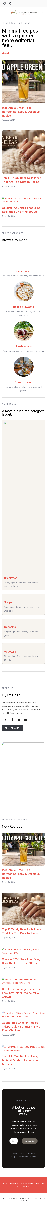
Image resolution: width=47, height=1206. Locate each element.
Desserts (10, 627)
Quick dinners (24, 271)
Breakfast (10, 578)
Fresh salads (23, 346)
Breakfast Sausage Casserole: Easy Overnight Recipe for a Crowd (22, 992)
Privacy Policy (23, 1187)
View (4, 53)
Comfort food (23, 382)
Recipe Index (27, 1183)
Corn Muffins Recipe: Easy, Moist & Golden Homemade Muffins (20, 1060)
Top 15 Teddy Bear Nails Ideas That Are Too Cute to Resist (21, 179)
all (8, 53)
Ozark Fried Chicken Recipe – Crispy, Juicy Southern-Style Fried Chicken (21, 1026)
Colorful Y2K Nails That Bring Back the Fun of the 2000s (21, 209)
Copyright (6, 1198)
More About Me (12, 728)
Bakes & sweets (23, 306)
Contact (14, 1183)
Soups (8, 602)
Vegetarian (11, 651)
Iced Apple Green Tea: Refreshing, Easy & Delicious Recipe (21, 111)
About (4, 1183)
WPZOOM (23, 1201)
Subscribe (40, 1183)
